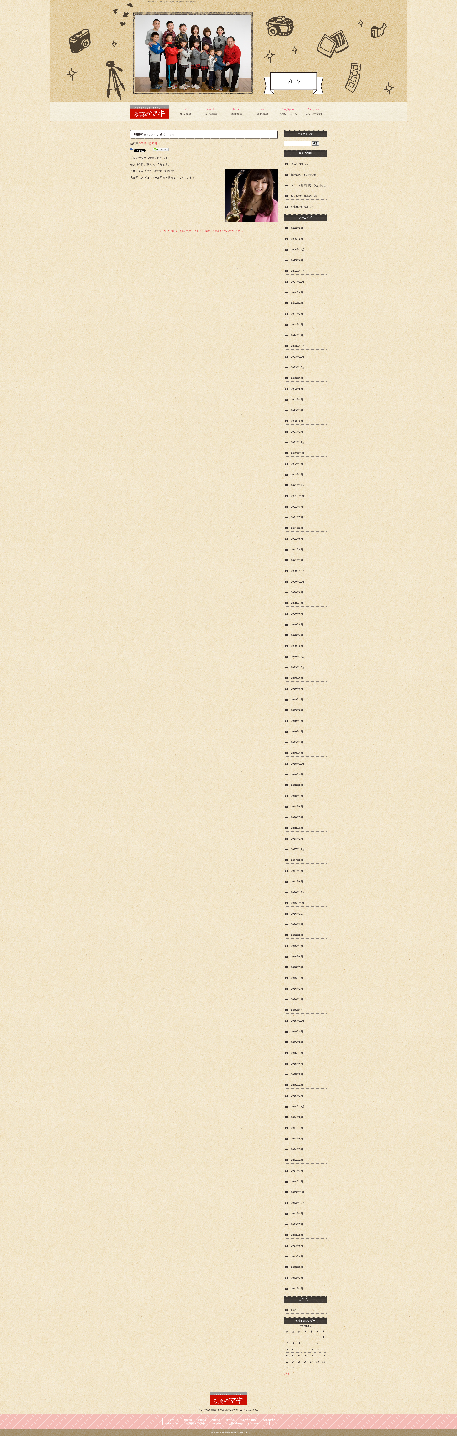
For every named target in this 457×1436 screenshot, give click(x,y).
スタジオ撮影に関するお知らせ (308, 185)
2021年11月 (297, 495)
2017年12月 (298, 849)
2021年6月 (297, 528)
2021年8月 (297, 506)
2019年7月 (297, 699)
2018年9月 (297, 774)
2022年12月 (298, 442)
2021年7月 (297, 517)
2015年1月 (297, 1095)
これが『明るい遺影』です (175, 231)
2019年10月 (298, 667)
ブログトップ (305, 133)
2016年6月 (297, 956)
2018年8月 (297, 785)
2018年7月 (297, 795)
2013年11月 (297, 1192)
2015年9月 (297, 1031)
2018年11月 (297, 763)
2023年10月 (298, 367)
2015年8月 (297, 1042)
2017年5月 (297, 881)
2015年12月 (298, 1010)
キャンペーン (217, 1423)
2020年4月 (297, 635)
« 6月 (286, 1374)
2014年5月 (297, 1149)
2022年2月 (297, 474)
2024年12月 (298, 271)
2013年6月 (297, 1235)
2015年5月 (297, 1074)
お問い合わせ (235, 1423)
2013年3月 (297, 1267)
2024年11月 (297, 281)
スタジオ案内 (313, 111)
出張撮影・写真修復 (195, 1423)
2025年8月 (297, 260)
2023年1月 (297, 431)
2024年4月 (297, 303)
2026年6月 (297, 228)
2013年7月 (297, 1224)
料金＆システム (288, 111)
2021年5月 (297, 538)
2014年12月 (298, 1106)
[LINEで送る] (161, 150)
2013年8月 (297, 1213)
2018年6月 (297, 806)
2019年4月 (297, 720)
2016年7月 (297, 945)
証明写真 (262, 111)
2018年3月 (297, 828)
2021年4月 (297, 549)
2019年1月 (297, 753)
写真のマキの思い (248, 1420)
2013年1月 (297, 1288)
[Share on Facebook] (131, 150)
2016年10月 (298, 913)
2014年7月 (297, 1127)
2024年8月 (297, 292)
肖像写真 (237, 111)
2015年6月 (297, 1063)
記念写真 (211, 111)
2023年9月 (297, 378)
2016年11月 (297, 903)
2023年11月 (297, 356)
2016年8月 (297, 935)
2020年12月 (298, 570)
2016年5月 (297, 967)
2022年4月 (297, 463)
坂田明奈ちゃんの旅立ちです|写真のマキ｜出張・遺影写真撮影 (171, 2)
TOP (151, 111)
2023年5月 (297, 388)
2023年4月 (297, 399)
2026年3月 (297, 238)
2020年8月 (297, 592)
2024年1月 (297, 335)
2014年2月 (297, 1181)
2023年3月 (297, 410)
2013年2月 (297, 1277)
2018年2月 (297, 838)
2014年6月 (297, 1138)
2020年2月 (297, 645)
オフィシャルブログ (257, 1423)
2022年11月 (297, 453)
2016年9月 (297, 924)
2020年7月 (297, 603)
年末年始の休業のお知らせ (306, 196)
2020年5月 (297, 624)
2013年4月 (297, 1256)
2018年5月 (297, 817)
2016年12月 (298, 892)
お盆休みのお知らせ (302, 206)
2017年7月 (297, 870)
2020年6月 (297, 613)
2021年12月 (298, 485)
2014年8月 (297, 1117)
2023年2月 (297, 421)
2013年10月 (298, 1202)
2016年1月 (297, 999)
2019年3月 (297, 731)
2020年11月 (297, 581)
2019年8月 (297, 688)
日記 (293, 1310)
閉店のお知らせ (299, 163)
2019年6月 (297, 710)
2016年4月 (297, 977)
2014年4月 (297, 1160)
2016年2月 (297, 988)
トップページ (171, 1420)
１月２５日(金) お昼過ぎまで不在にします (219, 231)
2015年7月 (297, 1052)
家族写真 (186, 111)
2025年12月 (298, 249)
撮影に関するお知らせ (303, 174)
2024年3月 (297, 313)
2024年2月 (297, 324)
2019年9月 (297, 678)
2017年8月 (297, 860)
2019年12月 (298, 656)
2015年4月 (297, 1085)
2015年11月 (297, 1020)
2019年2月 (297, 742)
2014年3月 (297, 1170)
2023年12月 (298, 346)
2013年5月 (297, 1245)
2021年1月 (297, 560)
